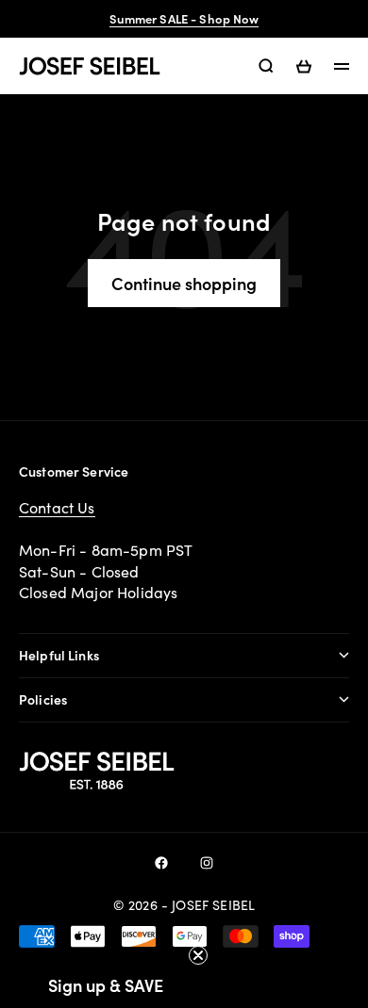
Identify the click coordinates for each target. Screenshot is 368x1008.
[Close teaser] (198, 955)
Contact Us (57, 507)
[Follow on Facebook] (161, 862)
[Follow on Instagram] (206, 862)
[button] (105, 984)
